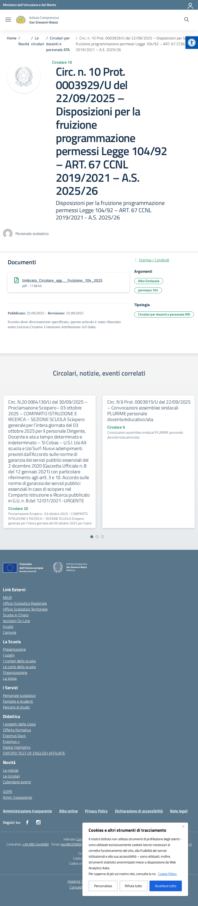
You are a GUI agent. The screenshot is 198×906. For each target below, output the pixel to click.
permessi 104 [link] (148, 290)
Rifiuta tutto (133, 885)
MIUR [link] (7, 597)
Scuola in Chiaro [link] (15, 615)
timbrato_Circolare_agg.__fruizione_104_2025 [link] (62, 280)
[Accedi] (190, 5)
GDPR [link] (7, 791)
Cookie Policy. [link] (167, 873)
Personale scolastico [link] (19, 695)
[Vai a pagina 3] (102, 536)
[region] (135, 859)
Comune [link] (9, 632)
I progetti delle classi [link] (19, 724)
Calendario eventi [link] (17, 782)
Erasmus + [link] (11, 741)
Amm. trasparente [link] (17, 797)
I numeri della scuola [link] (19, 661)
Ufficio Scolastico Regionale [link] (25, 603)
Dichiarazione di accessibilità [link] (139, 811)
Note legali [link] (179, 811)
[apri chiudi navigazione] (8, 20)
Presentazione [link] (14, 649)
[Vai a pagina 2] (97, 536)
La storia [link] (10, 678)
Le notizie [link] (10, 770)
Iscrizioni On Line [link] (16, 621)
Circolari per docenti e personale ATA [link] (164, 314)
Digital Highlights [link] (16, 747)
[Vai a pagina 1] (91, 536)
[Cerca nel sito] (186, 20)
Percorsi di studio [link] (16, 707)
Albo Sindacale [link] (148, 280)
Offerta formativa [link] (17, 730)
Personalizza (103, 885)
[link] (191, 42)
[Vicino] (183, 826)
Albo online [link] (68, 811)
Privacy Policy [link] (96, 811)
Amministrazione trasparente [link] (27, 811)
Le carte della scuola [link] (19, 667)
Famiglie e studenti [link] (18, 701)
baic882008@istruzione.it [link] (79, 844)
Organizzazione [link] (15, 672)
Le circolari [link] (11, 776)
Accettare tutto (165, 885)
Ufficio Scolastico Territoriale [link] (25, 609)
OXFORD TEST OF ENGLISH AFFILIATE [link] (34, 753)
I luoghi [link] (8, 655)
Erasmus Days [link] (14, 736)
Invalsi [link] (8, 626)
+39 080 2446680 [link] (35, 844)
